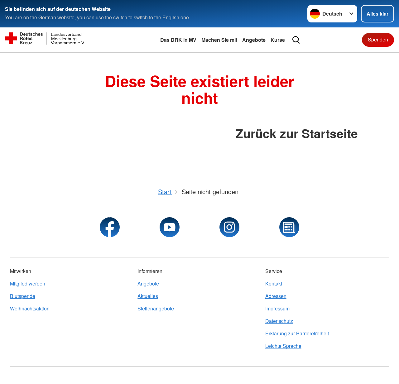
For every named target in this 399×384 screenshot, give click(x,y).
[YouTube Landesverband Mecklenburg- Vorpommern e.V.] (170, 227)
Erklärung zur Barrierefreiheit (297, 333)
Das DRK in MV (178, 39)
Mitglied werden (27, 283)
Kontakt (273, 283)
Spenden (378, 39)
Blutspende (22, 296)
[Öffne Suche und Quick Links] (296, 40)
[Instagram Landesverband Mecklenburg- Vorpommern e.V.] (229, 227)
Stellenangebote (155, 308)
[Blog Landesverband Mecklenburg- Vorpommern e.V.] (289, 227)
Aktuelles (147, 296)
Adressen (275, 296)
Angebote (254, 39)
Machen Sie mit (219, 39)
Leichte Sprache (283, 345)
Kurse (278, 39)
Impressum (277, 308)
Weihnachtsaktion (30, 308)
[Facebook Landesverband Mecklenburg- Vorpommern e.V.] (110, 227)
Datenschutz (279, 320)
